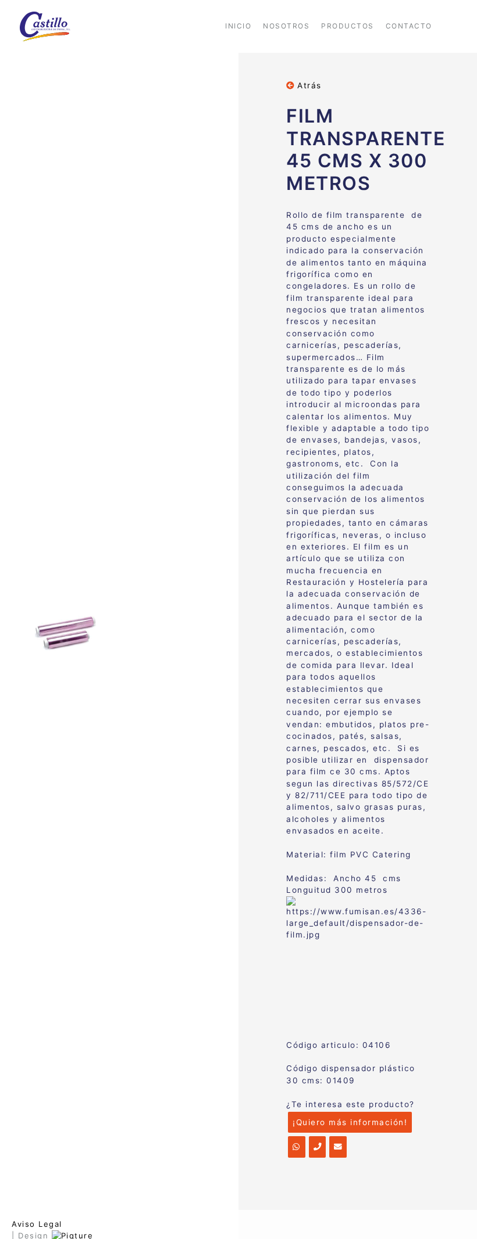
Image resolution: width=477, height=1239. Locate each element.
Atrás (308, 85)
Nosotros (286, 25)
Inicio (238, 25)
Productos (347, 25)
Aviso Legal (37, 1224)
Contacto (409, 25)
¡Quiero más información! (350, 1122)
